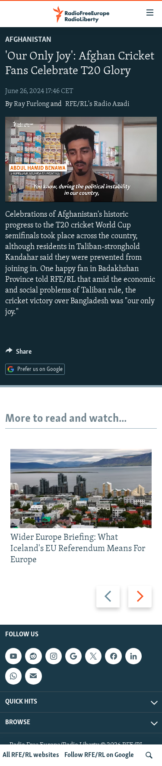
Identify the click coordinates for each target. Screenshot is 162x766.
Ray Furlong (31, 104)
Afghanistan (28, 40)
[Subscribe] (33, 676)
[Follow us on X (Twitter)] (93, 656)
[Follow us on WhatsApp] (13, 676)
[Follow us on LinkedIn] (133, 656)
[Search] (149, 755)
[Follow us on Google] (73, 656)
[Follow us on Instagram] (53, 656)
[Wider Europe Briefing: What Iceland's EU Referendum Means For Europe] (81, 488)
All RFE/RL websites (31, 755)
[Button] (19, 354)
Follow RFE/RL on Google (99, 755)
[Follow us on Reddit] (33, 656)
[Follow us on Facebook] (113, 656)
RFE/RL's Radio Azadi (97, 104)
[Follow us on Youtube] (13, 656)
